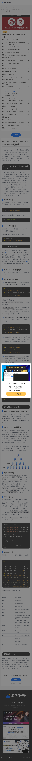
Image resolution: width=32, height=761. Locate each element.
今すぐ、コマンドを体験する (16, 394)
